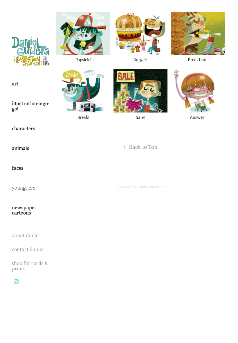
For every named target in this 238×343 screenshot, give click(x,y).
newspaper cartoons (24, 210)
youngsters (23, 188)
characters (23, 129)
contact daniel (28, 249)
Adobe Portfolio (150, 187)
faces (18, 168)
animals (20, 148)
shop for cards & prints (30, 266)
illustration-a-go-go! (30, 106)
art (15, 84)
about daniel (26, 236)
